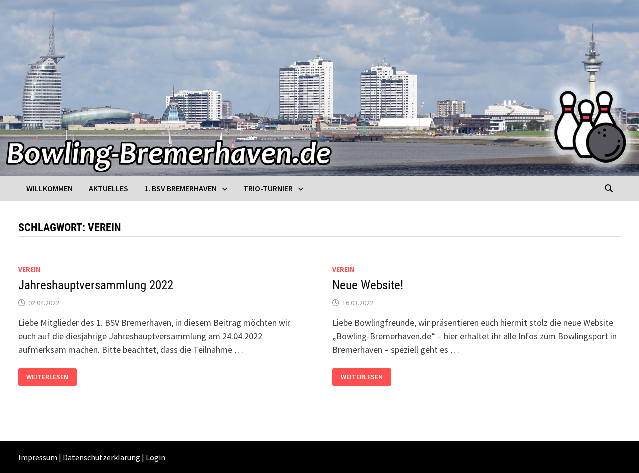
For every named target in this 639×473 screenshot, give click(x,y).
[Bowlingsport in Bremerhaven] (319, 86)
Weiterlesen (51, 376)
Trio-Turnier (268, 188)
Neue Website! (367, 285)
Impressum (37, 457)
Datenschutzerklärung (101, 457)
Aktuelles (108, 188)
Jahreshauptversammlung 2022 (95, 285)
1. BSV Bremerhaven (180, 188)
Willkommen (49, 188)
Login (155, 457)
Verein (29, 269)
